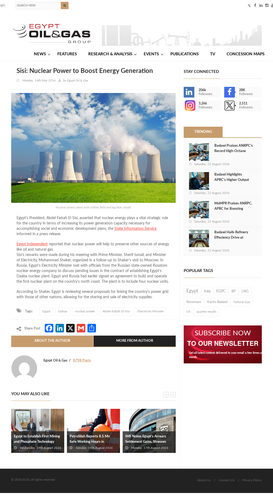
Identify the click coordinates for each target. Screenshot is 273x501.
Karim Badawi (217, 302)
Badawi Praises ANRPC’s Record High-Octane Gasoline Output (233, 151)
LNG (245, 291)
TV (212, 54)
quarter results (206, 311)
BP (233, 291)
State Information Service (135, 229)
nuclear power (85, 311)
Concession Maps (245, 54)
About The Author (52, 341)
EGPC (221, 291)
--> (184, 105)
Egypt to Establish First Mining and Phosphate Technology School (37, 442)
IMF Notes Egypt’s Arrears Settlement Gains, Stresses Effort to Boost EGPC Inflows (147, 442)
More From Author (134, 341)
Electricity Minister (151, 311)
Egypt (46, 311)
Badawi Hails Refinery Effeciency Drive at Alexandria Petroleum (231, 238)
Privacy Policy (252, 480)
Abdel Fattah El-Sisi (116, 311)
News (40, 54)
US (188, 311)
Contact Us (226, 480)
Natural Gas (242, 302)
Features (67, 54)
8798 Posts (82, 360)
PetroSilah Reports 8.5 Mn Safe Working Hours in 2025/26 (90, 442)
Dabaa (62, 311)
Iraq (207, 291)
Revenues (193, 302)
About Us (204, 480)
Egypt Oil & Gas (77, 80)
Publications (184, 54)
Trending (203, 132)
